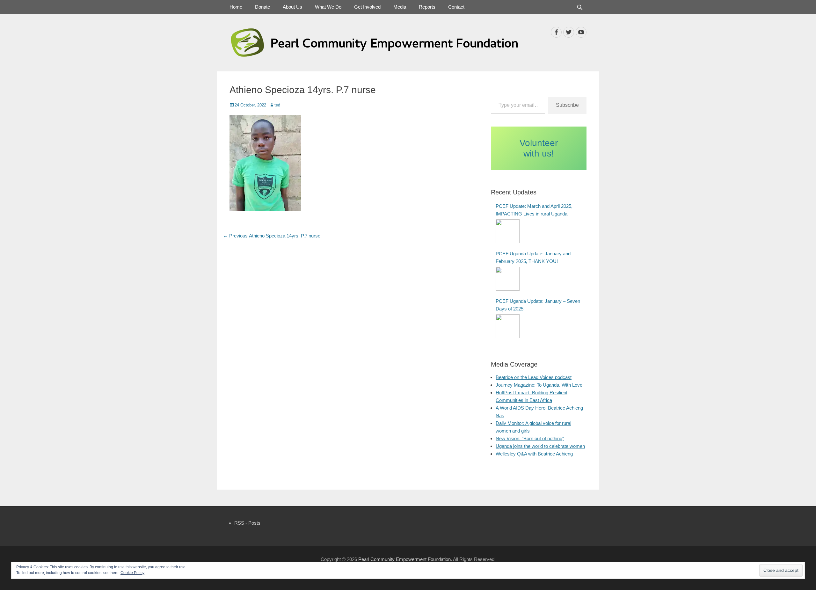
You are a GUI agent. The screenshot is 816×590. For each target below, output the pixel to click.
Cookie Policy (132, 573)
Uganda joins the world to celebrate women (540, 446)
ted (277, 105)
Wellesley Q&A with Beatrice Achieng (534, 453)
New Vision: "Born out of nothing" (530, 438)
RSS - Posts (247, 523)
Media (399, 7)
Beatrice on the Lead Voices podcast (534, 377)
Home (235, 7)
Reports (427, 7)
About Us (292, 7)
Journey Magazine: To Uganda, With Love (539, 385)
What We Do (328, 7)
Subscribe (567, 105)
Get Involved (367, 7)
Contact (456, 7)
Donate (262, 7)
